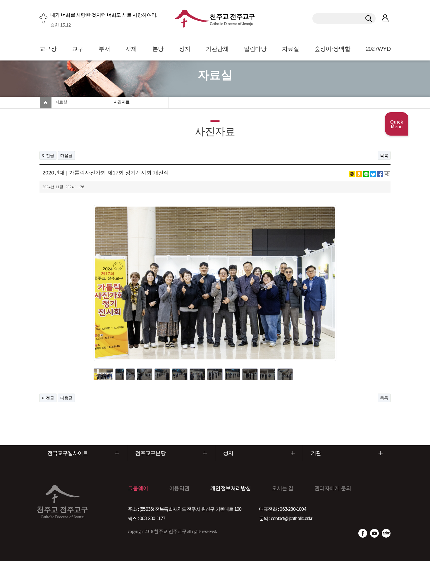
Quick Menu (396, 124)
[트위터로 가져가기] (373, 174)
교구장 (47, 49)
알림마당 (255, 49)
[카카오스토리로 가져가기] (359, 174)
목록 (384, 155)
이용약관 (179, 488)
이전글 (48, 155)
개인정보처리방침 (230, 488)
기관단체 (217, 49)
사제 (131, 49)
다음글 (66, 155)
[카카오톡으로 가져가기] (352, 174)
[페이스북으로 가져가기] (380, 174)
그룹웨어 (138, 488)
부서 (104, 49)
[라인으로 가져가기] (366, 174)
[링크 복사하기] (387, 174)
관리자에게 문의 (332, 488)
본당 (158, 49)
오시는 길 (282, 488)
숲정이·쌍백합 (332, 49)
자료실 (290, 49)
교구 (77, 49)
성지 (184, 49)
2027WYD (378, 49)
